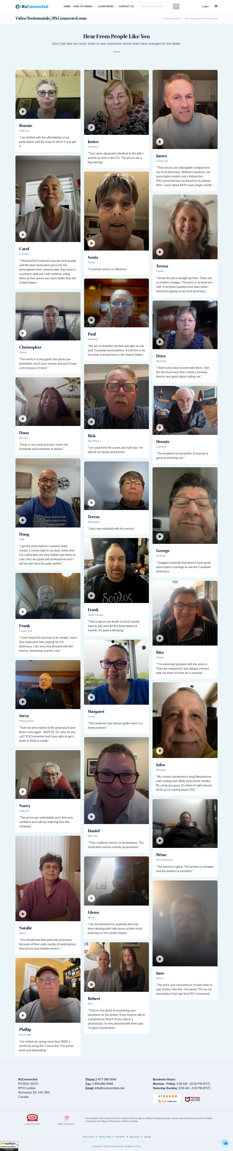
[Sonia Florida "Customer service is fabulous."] (116, 276)
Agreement (134, 1137)
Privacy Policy (105, 1137)
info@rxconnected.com (110, 1088)
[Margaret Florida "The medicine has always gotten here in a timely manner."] (116, 734)
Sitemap (147, 1137)
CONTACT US (126, 6)
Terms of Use (88, 1137)
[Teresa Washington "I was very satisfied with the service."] (116, 535)
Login (205, 6)
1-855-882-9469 (102, 1083)
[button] (9, 1146)
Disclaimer (120, 1137)
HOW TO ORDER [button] (83, 6)
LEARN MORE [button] (106, 6)
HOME (68, 6)
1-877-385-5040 (106, 1079)
